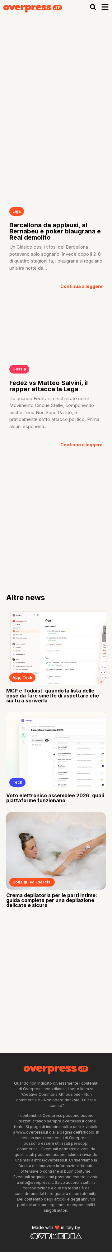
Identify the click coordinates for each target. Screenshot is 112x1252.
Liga (16, 211)
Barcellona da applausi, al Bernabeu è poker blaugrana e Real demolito (55, 231)
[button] (93, 7)
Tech (27, 677)
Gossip (19, 369)
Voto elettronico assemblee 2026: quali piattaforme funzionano (55, 797)
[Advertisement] (56, 73)
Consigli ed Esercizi (32, 882)
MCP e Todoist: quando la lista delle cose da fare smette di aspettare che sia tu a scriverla (52, 696)
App (16, 677)
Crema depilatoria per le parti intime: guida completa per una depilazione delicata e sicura (51, 900)
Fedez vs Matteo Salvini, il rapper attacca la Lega (48, 386)
